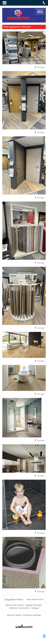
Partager (41, 67)
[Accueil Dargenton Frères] (24, 15)
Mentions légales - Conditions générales (24, 615)
